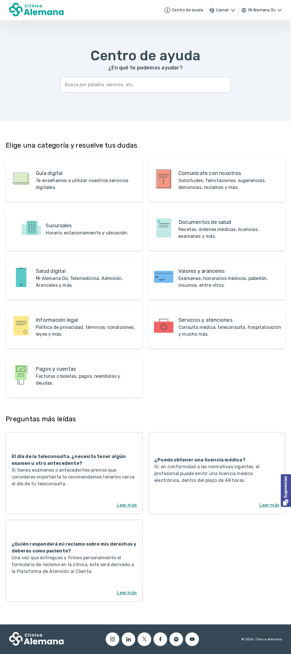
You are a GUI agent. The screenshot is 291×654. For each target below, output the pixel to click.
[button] (286, 490)
